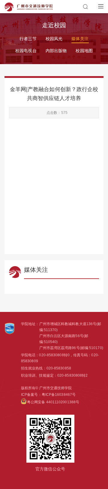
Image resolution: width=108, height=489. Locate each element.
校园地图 (84, 50)
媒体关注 (79, 38)
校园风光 (54, 38)
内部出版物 (56, 50)
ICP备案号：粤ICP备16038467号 (48, 395)
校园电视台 (26, 50)
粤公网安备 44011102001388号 (53, 402)
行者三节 (28, 38)
